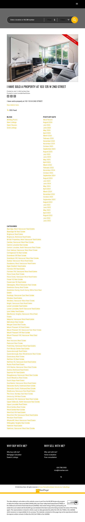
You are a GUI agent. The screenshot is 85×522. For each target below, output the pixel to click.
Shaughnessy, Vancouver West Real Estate (22, 375)
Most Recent (47, 120)
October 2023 (48, 197)
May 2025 (46, 160)
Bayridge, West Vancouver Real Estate (21, 229)
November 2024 (49, 170)
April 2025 (47, 162)
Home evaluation (50, 455)
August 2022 (47, 215)
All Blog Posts (12, 120)
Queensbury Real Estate (15, 357)
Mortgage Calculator (14, 455)
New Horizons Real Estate (16, 341)
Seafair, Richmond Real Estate (18, 370)
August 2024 (47, 178)
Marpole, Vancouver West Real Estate (20, 319)
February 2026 (48, 138)
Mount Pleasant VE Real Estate (18, 327)
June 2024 (47, 183)
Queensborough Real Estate (17, 351)
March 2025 (47, 165)
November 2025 (49, 144)
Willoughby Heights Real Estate (18, 423)
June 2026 (47, 128)
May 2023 (46, 210)
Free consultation (50, 457)
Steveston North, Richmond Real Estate (21, 386)
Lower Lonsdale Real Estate (21, 93)
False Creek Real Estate (15, 274)
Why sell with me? (50, 452)
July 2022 (46, 218)
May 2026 (46, 130)
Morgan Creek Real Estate (16, 325)
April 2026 (47, 133)
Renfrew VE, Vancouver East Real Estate (21, 362)
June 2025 (47, 157)
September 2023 (49, 199)
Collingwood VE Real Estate (17, 253)
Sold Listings (11, 128)
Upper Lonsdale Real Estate (17, 404)
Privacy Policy (43, 487)
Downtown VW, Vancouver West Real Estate (23, 258)
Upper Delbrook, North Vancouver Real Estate (23, 402)
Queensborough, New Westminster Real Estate (24, 354)
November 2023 (49, 194)
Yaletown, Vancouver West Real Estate (21, 428)
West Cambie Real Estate (16, 407)
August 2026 (47, 122)
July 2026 (46, 125)
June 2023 (47, 207)
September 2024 (49, 175)
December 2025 (49, 141)
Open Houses (12, 125)
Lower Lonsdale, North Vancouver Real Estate (23, 309)
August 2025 (47, 152)
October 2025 (48, 146)
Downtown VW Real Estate (16, 255)
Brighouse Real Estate (15, 234)
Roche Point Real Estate (15, 364)
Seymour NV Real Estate (16, 372)
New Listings (11, 122)
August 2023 (47, 202)
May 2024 (46, 186)
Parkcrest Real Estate (15, 343)
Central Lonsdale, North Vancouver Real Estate (23, 247)
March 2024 (47, 191)
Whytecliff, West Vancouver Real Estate (21, 420)
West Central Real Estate (16, 410)
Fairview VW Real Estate (16, 269)
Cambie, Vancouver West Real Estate (20, 242)
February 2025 (48, 168)
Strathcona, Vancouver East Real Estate (21, 391)
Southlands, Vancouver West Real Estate (21, 383)
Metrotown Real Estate (15, 322)
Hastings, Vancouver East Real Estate (20, 295)
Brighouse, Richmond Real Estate (19, 237)
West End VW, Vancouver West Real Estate (22, 415)
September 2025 (49, 149)
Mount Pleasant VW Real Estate (18, 333)
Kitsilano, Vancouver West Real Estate (20, 301)
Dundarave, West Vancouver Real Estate (21, 263)
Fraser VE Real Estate (15, 279)
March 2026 (47, 136)
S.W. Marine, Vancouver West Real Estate (21, 367)
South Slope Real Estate (15, 380)
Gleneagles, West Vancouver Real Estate (21, 285)
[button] (61, 477)
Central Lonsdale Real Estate (17, 245)
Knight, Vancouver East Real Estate (19, 303)
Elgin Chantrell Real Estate (16, 266)
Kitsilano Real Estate (14, 298)
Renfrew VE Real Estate (15, 359)
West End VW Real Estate (16, 412)
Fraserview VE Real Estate (16, 282)
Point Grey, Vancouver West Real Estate (21, 346)
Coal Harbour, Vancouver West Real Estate (22, 250)
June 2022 (47, 221)
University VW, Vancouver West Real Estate (22, 399)
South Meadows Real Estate (17, 378)
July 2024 (46, 181)
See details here (13, 105)
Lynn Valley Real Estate (15, 311)
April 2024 (47, 189)
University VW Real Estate (16, 396)
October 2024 (48, 173)
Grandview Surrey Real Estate (17, 287)
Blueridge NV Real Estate (16, 232)
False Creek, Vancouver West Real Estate (22, 277)
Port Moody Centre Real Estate (18, 349)
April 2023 (47, 213)
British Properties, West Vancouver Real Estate (24, 239)
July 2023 (46, 205)
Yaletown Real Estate (14, 426)
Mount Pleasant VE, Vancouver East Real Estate (24, 330)
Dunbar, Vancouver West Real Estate (20, 261)
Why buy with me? (13, 452)
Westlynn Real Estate (14, 418)
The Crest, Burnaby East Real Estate (20, 394)
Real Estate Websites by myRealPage (59, 487)
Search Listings (12, 457)
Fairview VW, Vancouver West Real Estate (22, 271)
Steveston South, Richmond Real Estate (21, 388)
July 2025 (46, 154)
